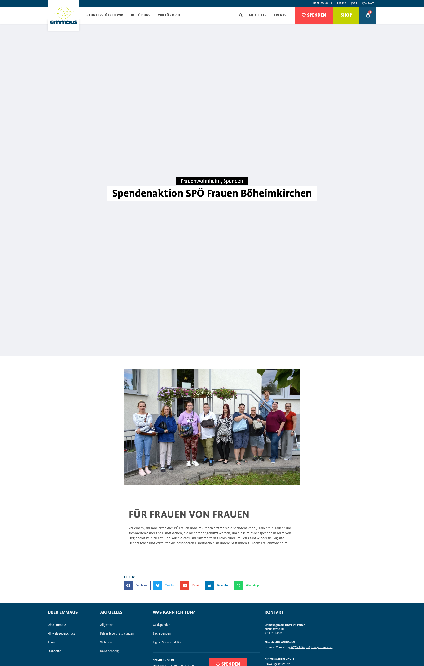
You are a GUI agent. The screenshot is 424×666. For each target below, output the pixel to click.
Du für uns (140, 15)
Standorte (54, 651)
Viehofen (106, 642)
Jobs (354, 3)
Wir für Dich (169, 15)
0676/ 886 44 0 (300, 647)
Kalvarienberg (109, 651)
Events (280, 15)
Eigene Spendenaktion (167, 642)
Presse (341, 3)
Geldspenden (161, 625)
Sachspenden (162, 634)
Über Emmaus (322, 3)
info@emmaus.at (321, 647)
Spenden (233, 181)
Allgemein (106, 625)
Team (51, 642)
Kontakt (368, 3)
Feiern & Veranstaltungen (117, 634)
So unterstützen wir (104, 15)
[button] (241, 15)
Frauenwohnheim (201, 181)
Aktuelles (257, 15)
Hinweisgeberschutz (61, 634)
